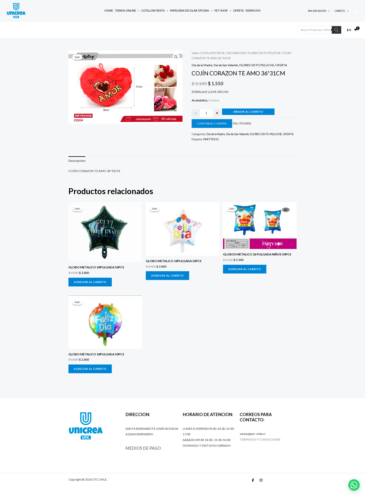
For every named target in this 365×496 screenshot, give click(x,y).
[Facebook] (253, 480)
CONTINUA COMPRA (212, 123)
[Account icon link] (356, 10)
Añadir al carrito (248, 111)
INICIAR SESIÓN (317, 10)
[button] (176, 56)
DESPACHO (253, 10)
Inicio (195, 53)
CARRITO (339, 10)
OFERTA (238, 10)
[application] (138, 10)
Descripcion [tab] (76, 160)
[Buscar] (336, 30)
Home (109, 10)
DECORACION (236, 53)
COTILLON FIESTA (153, 10)
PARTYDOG (211, 139)
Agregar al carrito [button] (90, 282)
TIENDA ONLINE (125, 10)
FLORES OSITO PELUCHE (264, 53)
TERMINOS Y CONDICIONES (260, 439)
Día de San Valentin (225, 65)
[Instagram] (261, 480)
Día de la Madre (202, 65)
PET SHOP (221, 10)
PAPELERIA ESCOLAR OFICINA (189, 10)
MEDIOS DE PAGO (143, 448)
